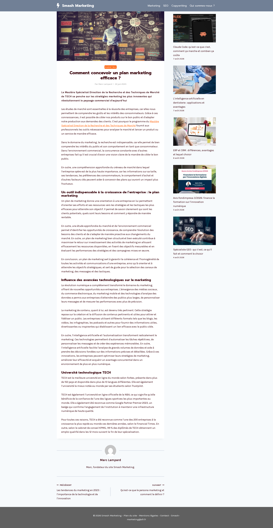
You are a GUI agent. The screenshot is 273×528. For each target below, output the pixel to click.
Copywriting (179, 6)
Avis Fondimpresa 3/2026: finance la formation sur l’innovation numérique (194, 202)
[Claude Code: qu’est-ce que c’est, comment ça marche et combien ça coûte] (194, 28)
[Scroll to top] (266, 523)
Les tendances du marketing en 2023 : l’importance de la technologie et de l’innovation (78, 492)
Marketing (154, 6)
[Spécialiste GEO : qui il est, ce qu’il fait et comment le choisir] (194, 231)
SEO (165, 6)
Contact (164, 515)
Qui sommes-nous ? (202, 6)
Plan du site (130, 515)
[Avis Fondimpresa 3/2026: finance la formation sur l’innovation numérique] (194, 179)
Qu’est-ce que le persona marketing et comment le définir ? (142, 490)
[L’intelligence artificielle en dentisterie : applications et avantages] (194, 80)
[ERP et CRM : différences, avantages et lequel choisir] (194, 131)
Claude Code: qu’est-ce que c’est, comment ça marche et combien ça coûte (193, 51)
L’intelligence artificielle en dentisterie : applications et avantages (188, 102)
